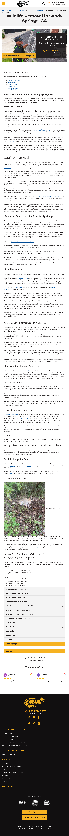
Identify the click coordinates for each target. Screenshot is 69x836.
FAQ (3, 769)
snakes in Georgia (27, 371)
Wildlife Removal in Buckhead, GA (19, 614)
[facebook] (29, 717)
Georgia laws (10, 141)
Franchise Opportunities (34, 812)
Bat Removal (12, 86)
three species (15, 221)
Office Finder (13, 10)
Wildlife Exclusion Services (11, 736)
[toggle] (3, 3)
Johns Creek (11, 635)
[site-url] (34, 702)
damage (12, 466)
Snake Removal (13, 88)
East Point (10, 627)
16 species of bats (22, 278)
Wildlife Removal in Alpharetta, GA (19, 606)
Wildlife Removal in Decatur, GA (18, 610)
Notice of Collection (26, 828)
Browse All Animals (8, 754)
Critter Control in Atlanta (36, 10)
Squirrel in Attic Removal (15, 597)
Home (4, 10)
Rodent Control (13, 84)
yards (29, 466)
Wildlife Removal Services (15, 729)
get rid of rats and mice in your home (22, 242)
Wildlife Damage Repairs (10, 739)
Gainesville (10, 631)
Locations (5, 781)
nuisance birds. (24, 418)
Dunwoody (10, 623)
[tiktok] (29, 723)
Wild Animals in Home (10, 733)
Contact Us (6, 778)
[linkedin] (39, 717)
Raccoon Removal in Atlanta (17, 593)
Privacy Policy (43, 828)
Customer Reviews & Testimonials (14, 772)
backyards (36, 546)
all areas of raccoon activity (43, 130)
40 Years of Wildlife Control (11, 766)
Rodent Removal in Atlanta (16, 602)
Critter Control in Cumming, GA (18, 618)
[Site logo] (23, 4)
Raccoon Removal (14, 80)
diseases (10, 473)
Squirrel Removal (13, 82)
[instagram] (39, 723)
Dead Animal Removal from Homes (14, 745)
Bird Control (12, 90)
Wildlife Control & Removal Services (14, 742)
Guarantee (5, 775)
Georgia (22, 10)
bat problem (17, 287)
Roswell (9, 639)
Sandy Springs (11, 644)
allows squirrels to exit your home (47, 196)
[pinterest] (34, 723)
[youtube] (34, 717)
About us (6, 759)
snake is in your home (21, 394)
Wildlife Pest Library (13, 750)
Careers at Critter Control (34, 817)
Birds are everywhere (11, 414)
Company (5, 763)
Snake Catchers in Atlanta (16, 589)
